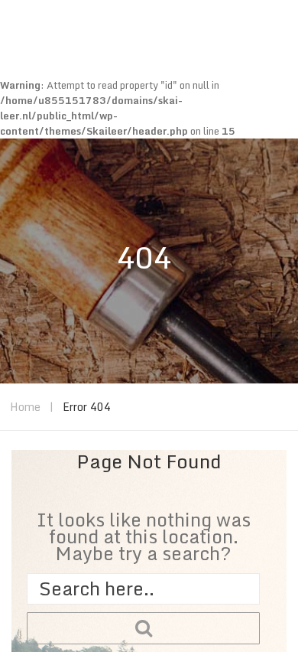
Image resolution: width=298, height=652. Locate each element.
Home (25, 407)
